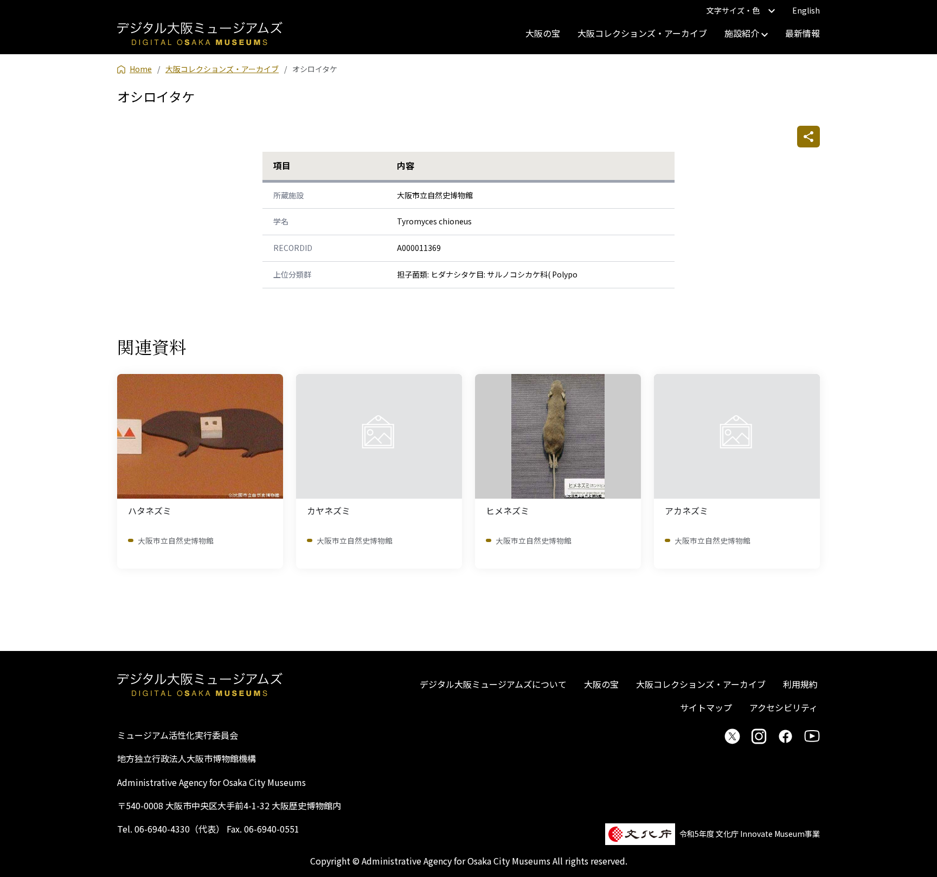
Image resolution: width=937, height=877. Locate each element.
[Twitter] (732, 736)
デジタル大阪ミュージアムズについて (493, 684)
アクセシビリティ (783, 707)
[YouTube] (812, 736)
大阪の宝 (542, 33)
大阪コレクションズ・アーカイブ (642, 33)
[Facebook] (785, 736)
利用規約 (800, 684)
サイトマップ (706, 707)
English (806, 10)
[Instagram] (759, 736)
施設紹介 (742, 33)
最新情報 (802, 33)
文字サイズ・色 (733, 10)
